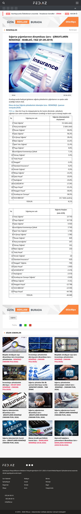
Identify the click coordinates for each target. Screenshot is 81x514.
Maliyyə (26, 478)
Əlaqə (4, 488)
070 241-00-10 (9, 495)
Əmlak (26, 485)
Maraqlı (48, 482)
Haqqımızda (49, 488)
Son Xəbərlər (7, 478)
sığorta (13, 318)
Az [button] (75, 8)
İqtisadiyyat (6, 482)
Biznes (48, 478)
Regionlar (6, 485)
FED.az (12, 111)
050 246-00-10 (9, 499)
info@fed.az (8, 502)
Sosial (26, 482)
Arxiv (25, 488)
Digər (47, 485)
